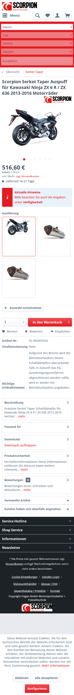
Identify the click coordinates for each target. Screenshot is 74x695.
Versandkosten (14, 564)
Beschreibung (13, 402)
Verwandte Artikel (17, 500)
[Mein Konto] (57, 15)
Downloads (12, 439)
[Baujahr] (37, 52)
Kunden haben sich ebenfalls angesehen (32, 509)
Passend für (12, 427)
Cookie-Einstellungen (24, 577)
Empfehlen (62, 331)
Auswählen (9, 61)
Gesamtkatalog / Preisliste (30, 591)
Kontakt (55, 591)
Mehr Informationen (56, 665)
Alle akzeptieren (46, 678)
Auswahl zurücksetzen (26, 308)
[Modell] (37, 43)
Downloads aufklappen (20, 445)
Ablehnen (22, 678)
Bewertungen (13, 480)
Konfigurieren (37, 688)
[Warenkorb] (67, 15)
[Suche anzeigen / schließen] (37, 15)
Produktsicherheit (17, 456)
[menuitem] (11, 15)
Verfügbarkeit (33, 202)
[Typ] (37, 35)
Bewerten (36, 331)
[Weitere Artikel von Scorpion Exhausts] (57, 99)
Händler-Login (50, 577)
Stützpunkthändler (25, 584)
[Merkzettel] (47, 15)
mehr (21, 416)
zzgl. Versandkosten (27, 176)
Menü (15, 15)
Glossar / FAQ (49, 584)
